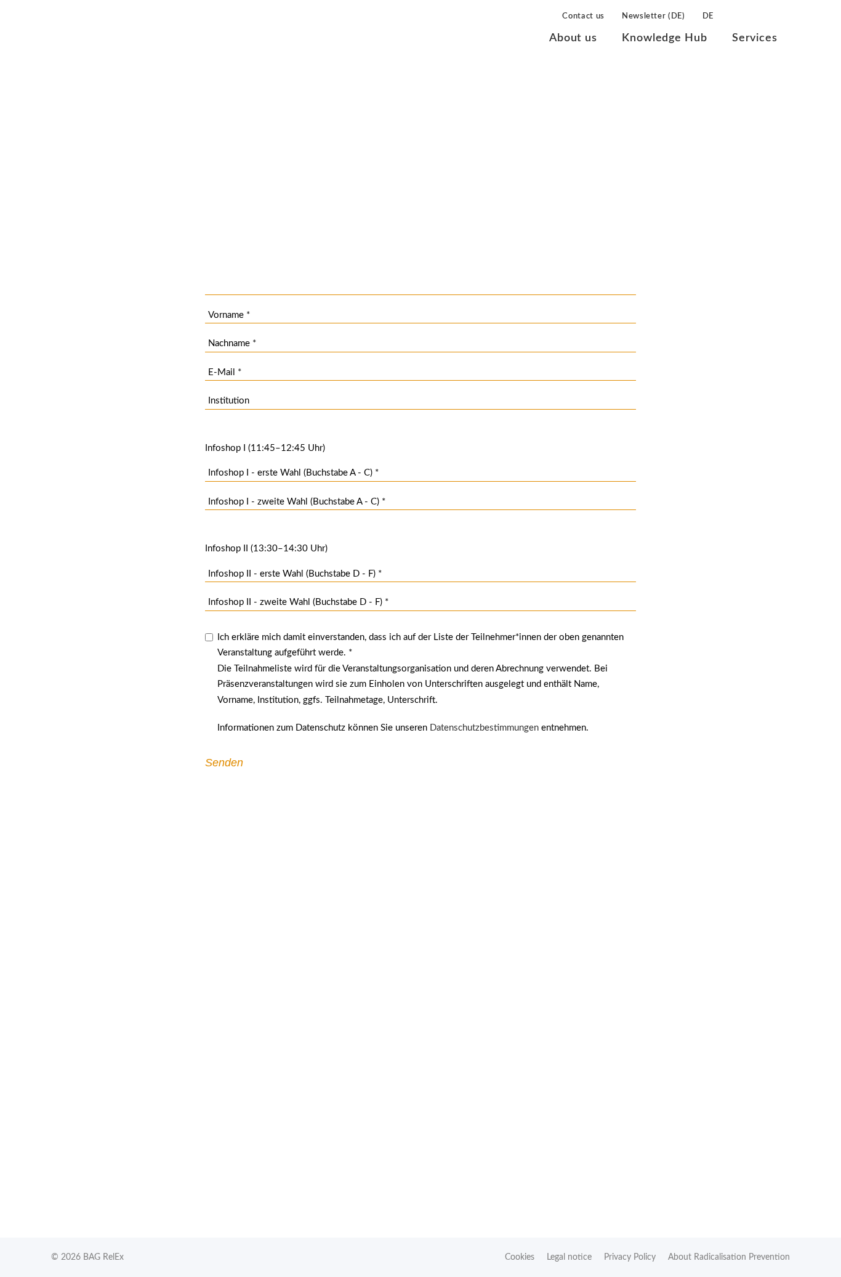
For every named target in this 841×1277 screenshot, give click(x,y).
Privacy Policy (630, 1257)
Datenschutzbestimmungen (484, 727)
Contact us (583, 16)
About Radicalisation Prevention (729, 1257)
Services (755, 38)
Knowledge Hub (664, 38)
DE (708, 16)
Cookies (519, 1257)
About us (573, 38)
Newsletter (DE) (653, 16)
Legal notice (569, 1257)
